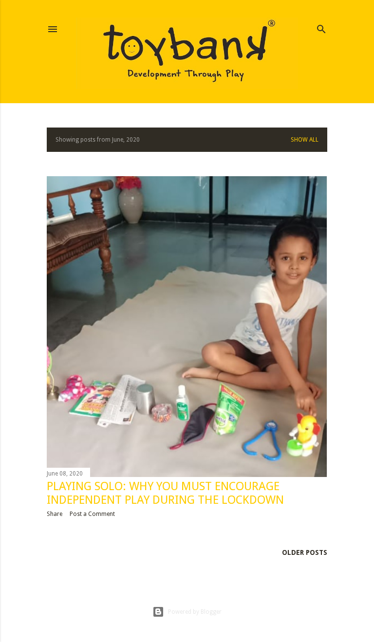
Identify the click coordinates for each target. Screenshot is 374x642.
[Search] (321, 27)
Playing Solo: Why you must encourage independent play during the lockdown (165, 493)
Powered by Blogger (195, 611)
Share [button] (54, 514)
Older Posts (304, 552)
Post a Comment (92, 514)
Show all (304, 139)
